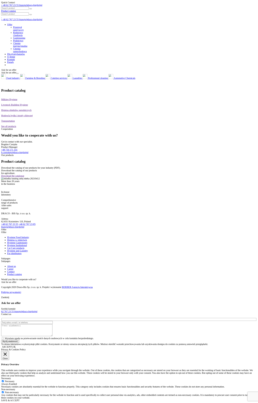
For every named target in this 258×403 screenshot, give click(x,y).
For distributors (14, 253)
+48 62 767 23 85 (27, 224)
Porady (10, 62)
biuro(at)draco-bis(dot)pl (12, 227)
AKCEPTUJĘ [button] (9, 347)
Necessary (9, 381)
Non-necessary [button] (8, 389)
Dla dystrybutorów (16, 54)
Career (10, 269)
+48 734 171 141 (9, 149)
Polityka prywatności (11, 292)
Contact (10, 271)
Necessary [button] (6, 378)
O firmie (11, 57)
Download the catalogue (12, 176)
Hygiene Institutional (17, 245)
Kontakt (11, 59)
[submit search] (30, 14)
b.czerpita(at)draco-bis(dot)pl (14, 152)
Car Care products (15, 248)
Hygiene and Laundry (17, 250)
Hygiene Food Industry (18, 237)
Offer (9, 24)
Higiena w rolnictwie (17, 240)
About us (11, 266)
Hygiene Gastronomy (17, 242)
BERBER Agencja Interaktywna (77, 287)
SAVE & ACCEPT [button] (10, 400)
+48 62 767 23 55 (9, 224)
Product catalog (8, 11)
